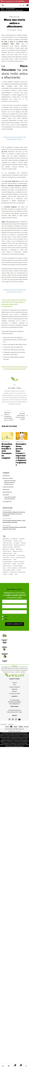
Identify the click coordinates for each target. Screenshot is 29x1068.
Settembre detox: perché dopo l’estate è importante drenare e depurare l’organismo (21, 454)
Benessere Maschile (9, 482)
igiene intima (19, 549)
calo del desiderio (7, 540)
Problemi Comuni (8, 484)
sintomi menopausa (12, 568)
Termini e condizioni (14, 687)
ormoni (12, 557)
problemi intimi (6, 563)
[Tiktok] (16, 719)
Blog (2, 8)
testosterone (6, 572)
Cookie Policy (11, 724)
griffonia (12, 549)
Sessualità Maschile (9, 498)
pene (15, 559)
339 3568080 (17, 702)
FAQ (14, 684)
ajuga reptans (6, 538)
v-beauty (5, 574)
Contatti (14, 682)
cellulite (15, 540)
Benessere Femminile (10, 480)
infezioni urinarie (7, 551)
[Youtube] (19, 719)
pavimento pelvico (7, 559)
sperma (18, 570)
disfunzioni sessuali (7, 545)
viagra (15, 574)
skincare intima (22, 568)
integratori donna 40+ (17, 551)
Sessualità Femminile (10, 497)
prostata (14, 563)
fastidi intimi (17, 547)
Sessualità (6, 494)
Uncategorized (7, 501)
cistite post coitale (7, 542)
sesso (4, 568)
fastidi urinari (6, 549)
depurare (23, 542)
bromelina (22, 538)
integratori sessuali (7, 553)
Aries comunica (17, 731)
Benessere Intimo (8, 478)
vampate (11, 574)
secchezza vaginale (17, 565)
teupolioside (14, 572)
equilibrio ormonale (8, 547)
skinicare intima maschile (9, 570)
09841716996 (15, 700)
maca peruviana (21, 555)
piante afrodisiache (7, 561)
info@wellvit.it (16, 703)
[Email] (14, 385)
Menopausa (6, 489)
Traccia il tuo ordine (14, 693)
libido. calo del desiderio (9, 555)
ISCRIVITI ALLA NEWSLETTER (14, 624)
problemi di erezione (19, 561)
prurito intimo (20, 563)
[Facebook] (10, 719)
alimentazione (14, 538)
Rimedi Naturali (10, 8)
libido (15, 553)
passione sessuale (20, 557)
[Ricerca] (20, 5)
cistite (20, 540)
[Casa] (3, 1066)
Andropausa (6, 475)
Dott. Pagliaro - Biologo (14, 30)
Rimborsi (14, 691)
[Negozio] (9, 1066)
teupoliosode (21, 572)
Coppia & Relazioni (8, 487)
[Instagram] (13, 719)
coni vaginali (16, 542)
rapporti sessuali (7, 565)
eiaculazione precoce (19, 545)
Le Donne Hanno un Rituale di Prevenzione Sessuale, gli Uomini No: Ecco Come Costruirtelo (14, 514)
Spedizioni (14, 689)
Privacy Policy (3, 724)
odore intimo (6, 557)
